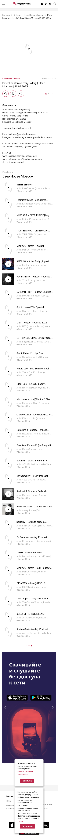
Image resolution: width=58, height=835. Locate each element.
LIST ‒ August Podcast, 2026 (32, 322)
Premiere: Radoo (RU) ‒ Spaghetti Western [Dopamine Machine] (34, 447)
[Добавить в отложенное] (13, 94)
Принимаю (27, 781)
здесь (20, 821)
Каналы (6, 15)
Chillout (17, 15)
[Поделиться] (21, 94)
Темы (8, 801)
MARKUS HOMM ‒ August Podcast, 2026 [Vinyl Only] (30, 247)
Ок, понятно (27, 826)
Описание (7, 105)
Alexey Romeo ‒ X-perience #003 (34, 506)
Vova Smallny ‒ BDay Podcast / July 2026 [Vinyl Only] (33, 477)
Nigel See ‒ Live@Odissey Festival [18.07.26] (31, 385)
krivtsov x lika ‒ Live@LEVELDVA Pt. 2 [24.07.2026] (34, 416)
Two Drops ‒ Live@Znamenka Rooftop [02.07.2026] (32, 600)
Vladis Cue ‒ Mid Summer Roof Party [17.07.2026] (33, 370)
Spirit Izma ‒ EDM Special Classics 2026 (30, 309)
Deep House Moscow (34, 15)
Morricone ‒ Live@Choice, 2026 (33, 399)
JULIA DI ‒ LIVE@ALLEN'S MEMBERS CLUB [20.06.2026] (32, 615)
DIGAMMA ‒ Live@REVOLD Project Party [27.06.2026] (31, 585)
